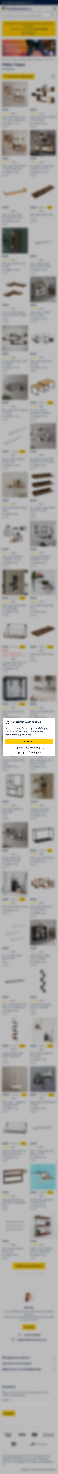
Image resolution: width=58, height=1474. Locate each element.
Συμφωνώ (29, 741)
